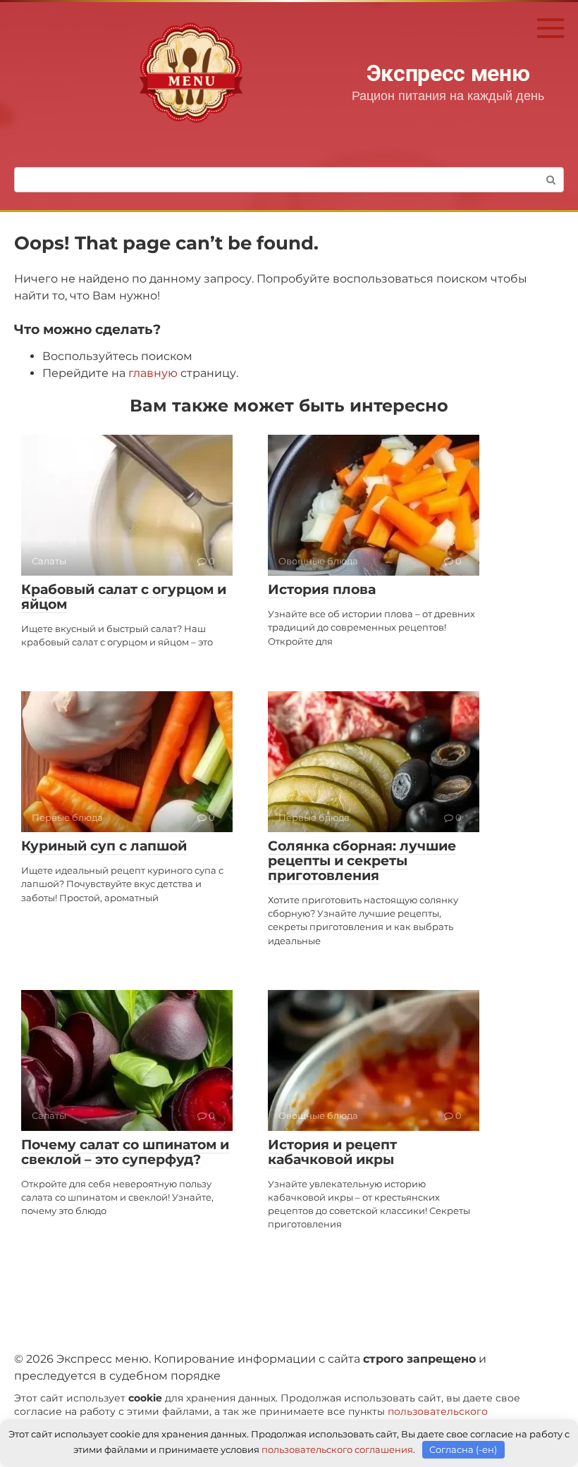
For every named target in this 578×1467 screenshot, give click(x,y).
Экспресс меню (448, 73)
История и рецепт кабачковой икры (332, 1152)
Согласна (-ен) (463, 1449)
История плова (322, 589)
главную (153, 373)
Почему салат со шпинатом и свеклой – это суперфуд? (125, 1152)
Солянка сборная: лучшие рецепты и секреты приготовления (362, 861)
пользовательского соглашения (337, 1449)
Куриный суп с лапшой (104, 846)
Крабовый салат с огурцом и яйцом (123, 596)
